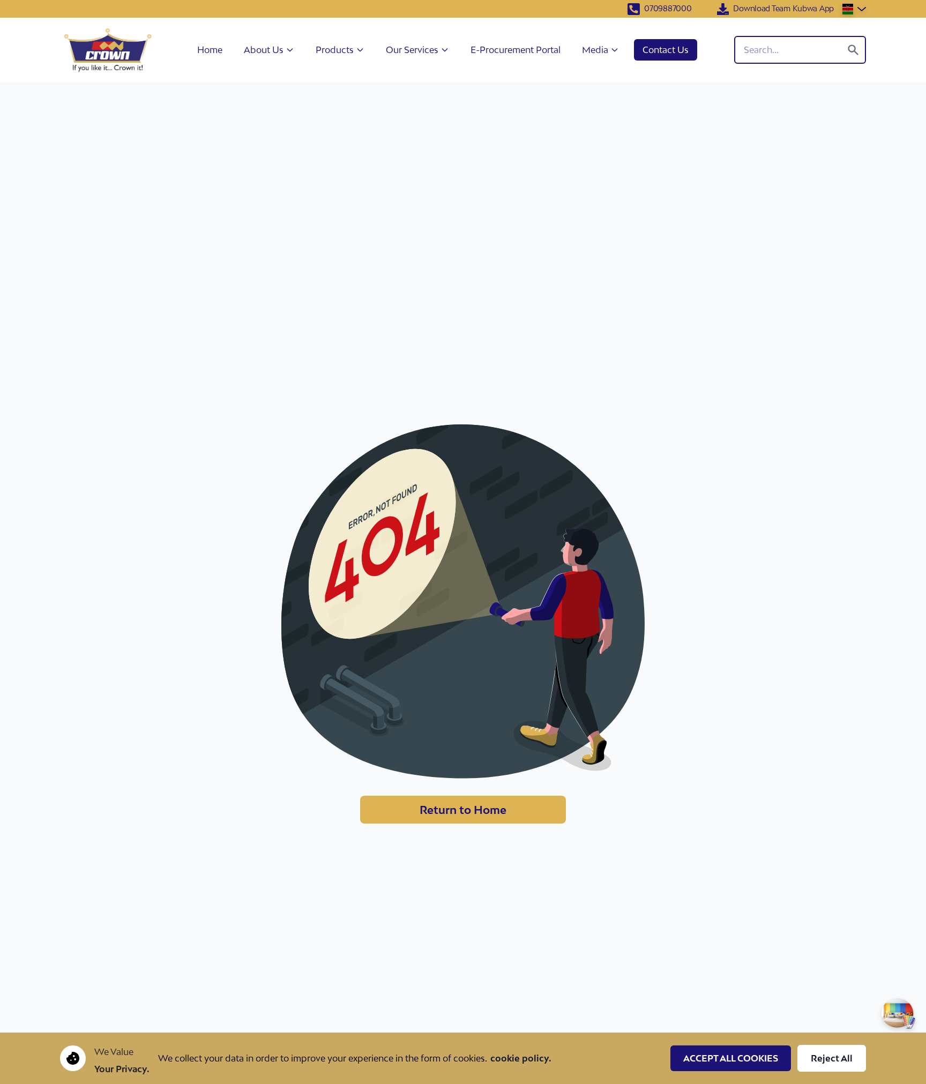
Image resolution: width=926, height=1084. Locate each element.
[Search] (853, 49)
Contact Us (666, 49)
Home (209, 49)
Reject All (832, 1058)
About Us (263, 49)
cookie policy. (520, 1058)
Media (595, 49)
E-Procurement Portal (516, 49)
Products (335, 49)
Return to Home (463, 809)
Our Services (412, 49)
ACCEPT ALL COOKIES (730, 1058)
